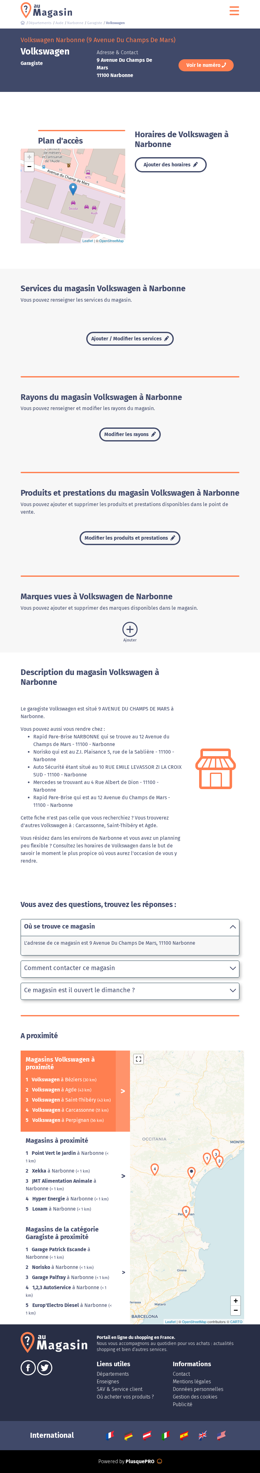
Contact (181, 1374)
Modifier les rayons (127, 434)
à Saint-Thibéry (64, 1100)
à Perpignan (61, 1120)
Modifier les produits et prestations (127, 538)
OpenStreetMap (111, 240)
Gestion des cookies (195, 1397)
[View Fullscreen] (138, 1059)
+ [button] (29, 157)
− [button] (29, 166)
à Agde (55, 1090)
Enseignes (108, 1382)
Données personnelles (198, 1389)
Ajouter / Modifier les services (127, 339)
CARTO (236, 1321)
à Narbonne (68, 1153)
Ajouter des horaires (168, 165)
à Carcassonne (64, 1110)
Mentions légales (192, 1382)
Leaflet (87, 240)
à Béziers (57, 1080)
